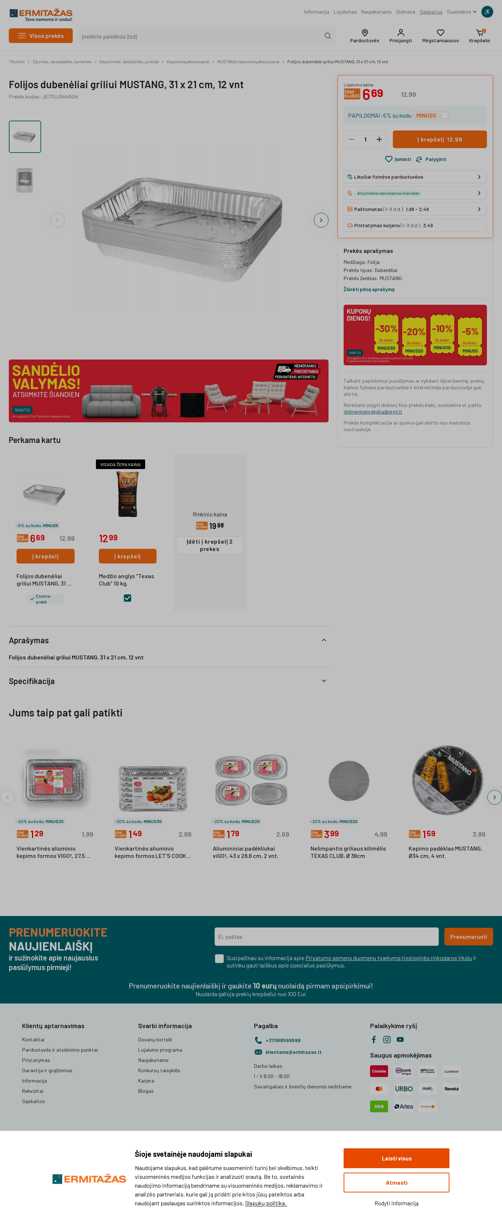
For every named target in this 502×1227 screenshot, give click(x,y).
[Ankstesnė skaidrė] (57, 220)
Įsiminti (403, 159)
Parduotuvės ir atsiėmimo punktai (60, 1050)
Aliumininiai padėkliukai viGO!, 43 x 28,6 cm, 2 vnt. (246, 852)
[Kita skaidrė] (321, 220)
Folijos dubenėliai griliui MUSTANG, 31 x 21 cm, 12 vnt (337, 61)
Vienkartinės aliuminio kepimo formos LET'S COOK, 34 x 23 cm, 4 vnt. (151, 852)
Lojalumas (345, 11)
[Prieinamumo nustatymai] (487, 12)
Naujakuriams (376, 11)
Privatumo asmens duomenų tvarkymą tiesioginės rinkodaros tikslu (388, 957)
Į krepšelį (45, 555)
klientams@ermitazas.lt (294, 1052)
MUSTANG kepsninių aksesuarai (248, 61)
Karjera (146, 1080)
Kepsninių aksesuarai (188, 61)
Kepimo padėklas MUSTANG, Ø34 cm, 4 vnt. (445, 852)
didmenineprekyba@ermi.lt (373, 411)
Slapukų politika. (266, 1202)
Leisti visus (397, 1158)
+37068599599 (283, 1040)
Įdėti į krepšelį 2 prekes (210, 545)
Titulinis (17, 61)
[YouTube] (400, 1039)
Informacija (316, 11)
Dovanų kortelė (155, 1039)
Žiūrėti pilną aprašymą (369, 289)
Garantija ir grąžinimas (47, 1070)
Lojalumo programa (160, 1050)
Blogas (146, 1091)
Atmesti (397, 1182)
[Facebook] (373, 1039)
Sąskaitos (431, 11)
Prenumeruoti (468, 936)
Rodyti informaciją (396, 1203)
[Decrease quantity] (351, 139)
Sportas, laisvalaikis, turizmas (62, 61)
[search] (328, 36)
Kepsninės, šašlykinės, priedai (129, 61)
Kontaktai (33, 1039)
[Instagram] (387, 1039)
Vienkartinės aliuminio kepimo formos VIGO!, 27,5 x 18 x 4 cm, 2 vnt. (53, 852)
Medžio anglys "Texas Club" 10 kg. (126, 579)
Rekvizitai (32, 1091)
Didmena (405, 11)
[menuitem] (316, 11)
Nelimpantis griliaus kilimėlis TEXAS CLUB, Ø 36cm (348, 852)
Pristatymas (36, 1060)
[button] (364, 36)
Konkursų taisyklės (159, 1070)
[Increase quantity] (379, 139)
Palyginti (436, 159)
